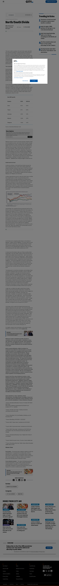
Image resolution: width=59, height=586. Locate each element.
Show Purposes (25, 80)
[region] (30, 71)
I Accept (33, 80)
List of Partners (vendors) (18, 77)
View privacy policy (19, 71)
